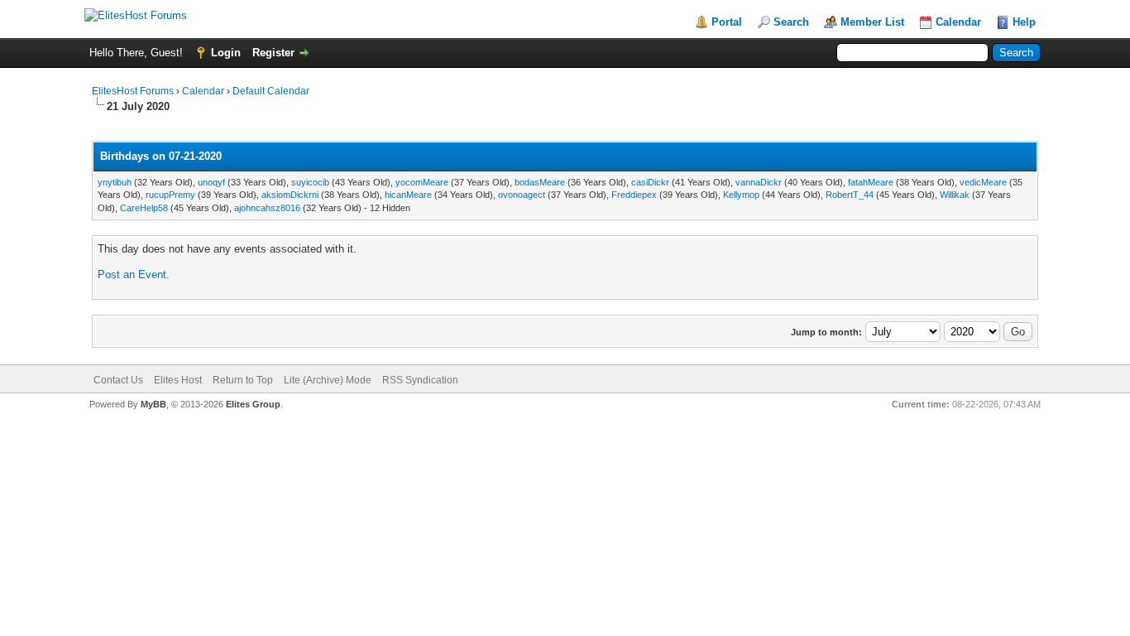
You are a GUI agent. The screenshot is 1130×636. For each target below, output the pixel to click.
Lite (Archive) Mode (327, 380)
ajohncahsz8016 (267, 208)
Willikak (955, 195)
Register (273, 52)
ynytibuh (115, 182)
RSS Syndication (420, 380)
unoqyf (211, 182)
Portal (726, 22)
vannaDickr (758, 182)
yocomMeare (421, 182)
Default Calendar (270, 91)
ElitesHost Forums (133, 91)
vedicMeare (983, 182)
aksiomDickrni (289, 195)
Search (791, 22)
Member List (872, 22)
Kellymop (741, 195)
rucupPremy (170, 195)
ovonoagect (521, 195)
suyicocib (310, 182)
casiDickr (650, 182)
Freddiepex (634, 195)
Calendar (958, 22)
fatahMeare (870, 182)
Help (1024, 22)
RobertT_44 (850, 195)
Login (226, 52)
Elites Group (253, 404)
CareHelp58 (144, 208)
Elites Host (178, 380)
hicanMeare (408, 195)
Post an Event (132, 274)
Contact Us (118, 380)
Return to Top (243, 380)
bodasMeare (540, 182)
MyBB (153, 404)
